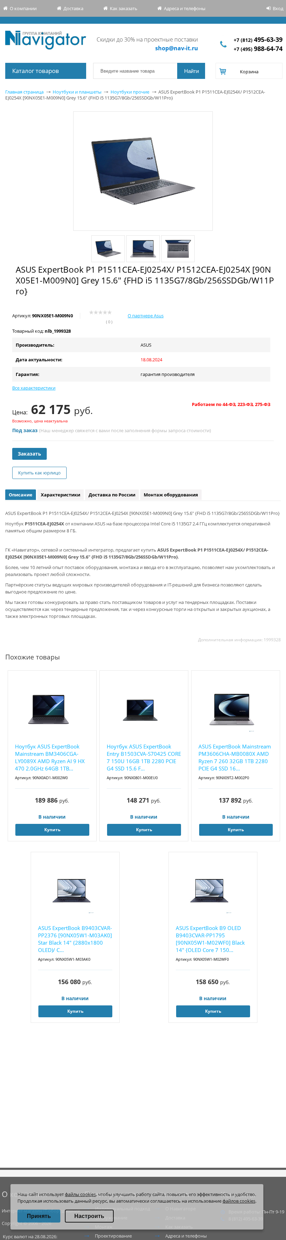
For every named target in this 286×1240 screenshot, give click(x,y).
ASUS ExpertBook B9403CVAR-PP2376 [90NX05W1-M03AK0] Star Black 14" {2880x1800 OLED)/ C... (75, 938)
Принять (39, 1216)
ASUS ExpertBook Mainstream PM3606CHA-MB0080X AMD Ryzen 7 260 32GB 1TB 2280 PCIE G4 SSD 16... (234, 757)
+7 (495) (258, 49)
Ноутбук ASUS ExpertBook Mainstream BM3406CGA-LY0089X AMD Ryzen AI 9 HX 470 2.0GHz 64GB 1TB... (50, 757)
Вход (278, 8)
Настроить (89, 1216)
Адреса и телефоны (184, 8)
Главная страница (24, 92)
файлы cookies (80, 1194)
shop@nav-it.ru (176, 48)
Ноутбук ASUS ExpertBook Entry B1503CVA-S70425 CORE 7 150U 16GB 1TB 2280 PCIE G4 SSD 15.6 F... (144, 757)
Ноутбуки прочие (130, 92)
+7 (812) (258, 40)
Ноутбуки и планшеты (77, 92)
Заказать (29, 453)
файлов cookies (239, 1201)
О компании (23, 8)
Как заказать (123, 8)
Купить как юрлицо (39, 473)
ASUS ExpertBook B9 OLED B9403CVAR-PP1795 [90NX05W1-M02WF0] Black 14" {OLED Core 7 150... (210, 938)
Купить (52, 830)
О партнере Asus (146, 315)
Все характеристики (33, 388)
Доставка (73, 8)
